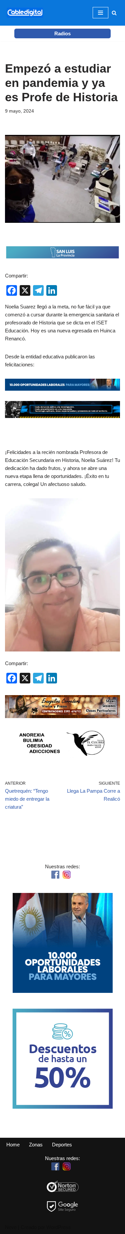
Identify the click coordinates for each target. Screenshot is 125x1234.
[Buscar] (114, 12)
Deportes (62, 1144)
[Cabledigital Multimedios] (25, 13)
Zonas (36, 1144)
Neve (11, 1227)
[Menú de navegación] (100, 12)
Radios (62, 33)
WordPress (58, 1227)
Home (13, 1144)
